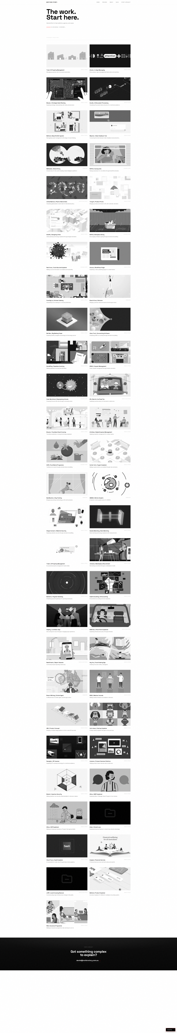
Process (104, 2)
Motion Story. (52, 2)
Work (98, 2)
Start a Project (126, 2)
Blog (117, 2)
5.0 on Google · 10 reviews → (56, 27)
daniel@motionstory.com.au (88, 960)
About (111, 2)
